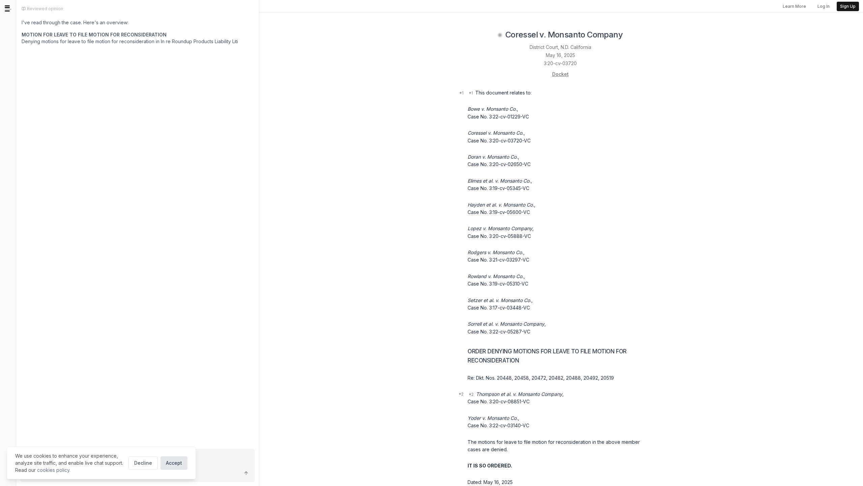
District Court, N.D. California (560, 47)
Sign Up (848, 6)
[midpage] (8, 8)
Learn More (794, 6)
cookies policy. (53, 470)
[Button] (246, 473)
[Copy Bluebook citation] (630, 35)
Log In (823, 6)
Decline (143, 463)
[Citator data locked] (500, 35)
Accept (174, 463)
